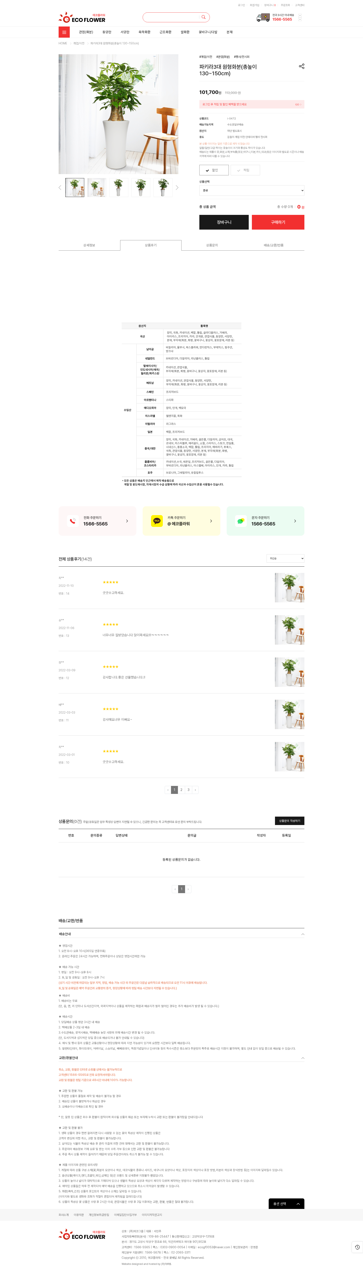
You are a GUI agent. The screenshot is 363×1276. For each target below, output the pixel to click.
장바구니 (270, 5)
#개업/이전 (205, 56)
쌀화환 (185, 32)
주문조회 (285, 5)
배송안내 (65, 934)
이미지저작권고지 (152, 1214)
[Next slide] (300, 15)
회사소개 (64, 1214)
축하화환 (144, 32)
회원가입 (254, 5)
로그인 (241, 5)
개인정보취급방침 (99, 1214)
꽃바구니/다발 (208, 32)
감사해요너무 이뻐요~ (117, 720)
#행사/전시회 (241, 56)
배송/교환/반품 (274, 245)
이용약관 (79, 1214)
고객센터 (299, 5)
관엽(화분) (86, 32)
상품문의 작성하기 (289, 820)
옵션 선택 (280, 1204)
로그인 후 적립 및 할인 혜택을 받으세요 (225, 104)
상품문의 (212, 245)
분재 (230, 32)
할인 (215, 170)
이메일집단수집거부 (125, 1214)
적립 (246, 170)
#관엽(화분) (223, 56)
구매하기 (278, 222)
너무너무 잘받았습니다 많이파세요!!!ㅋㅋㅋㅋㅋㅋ (136, 635)
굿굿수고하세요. (113, 593)
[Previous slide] (300, 19)
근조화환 (165, 32)
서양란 (125, 32)
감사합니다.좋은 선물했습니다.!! (124, 677)
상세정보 (89, 245)
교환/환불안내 (68, 1058)
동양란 (107, 32)
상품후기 (151, 245)
